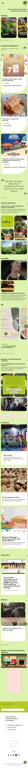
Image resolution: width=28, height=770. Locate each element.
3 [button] (5, 40)
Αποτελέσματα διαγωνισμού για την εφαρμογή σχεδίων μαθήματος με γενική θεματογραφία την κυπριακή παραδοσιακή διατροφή (11, 582)
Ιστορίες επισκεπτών (8, 203)
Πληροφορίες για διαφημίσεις (14, 743)
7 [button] (13, 353)
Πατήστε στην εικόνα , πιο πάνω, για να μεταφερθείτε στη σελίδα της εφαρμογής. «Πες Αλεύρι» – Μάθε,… (14, 459)
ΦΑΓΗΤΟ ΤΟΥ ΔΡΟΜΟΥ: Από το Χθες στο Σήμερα (12, 629)
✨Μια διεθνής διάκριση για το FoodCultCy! (8, 346)
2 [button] (3, 40)
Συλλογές (4, 16)
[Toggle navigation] (2, 3)
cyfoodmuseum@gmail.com (15, 725)
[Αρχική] (25, 3)
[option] (9, 27)
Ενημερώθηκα (14, 392)
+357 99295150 (11, 727)
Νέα (2, 304)
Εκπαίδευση (5, 423)
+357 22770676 (12, 729)
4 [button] (7, 40)
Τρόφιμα (5, 34)
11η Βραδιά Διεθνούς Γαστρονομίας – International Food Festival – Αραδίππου (13, 160)
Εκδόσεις (4, 600)
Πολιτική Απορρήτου (14, 387)
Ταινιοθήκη (4, 258)
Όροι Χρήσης (14, 737)
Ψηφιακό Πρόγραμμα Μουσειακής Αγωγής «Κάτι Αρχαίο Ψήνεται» (11, 539)
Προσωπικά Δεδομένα (14, 740)
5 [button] (9, 40)
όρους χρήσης (15, 706)
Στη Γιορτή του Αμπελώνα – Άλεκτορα (10, 119)
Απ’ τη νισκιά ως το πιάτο (11, 497)
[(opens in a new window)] (8, 755)
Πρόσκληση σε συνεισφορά (14, 746)
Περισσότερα (25, 16)
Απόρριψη (9, 389)
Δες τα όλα (25, 305)
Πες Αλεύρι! (8, 455)
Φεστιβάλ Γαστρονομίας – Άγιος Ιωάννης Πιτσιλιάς (12, 79)
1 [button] (1, 40)
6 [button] (11, 40)
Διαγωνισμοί (5, 555)
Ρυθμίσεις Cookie (17, 389)
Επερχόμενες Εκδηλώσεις (10, 46)
